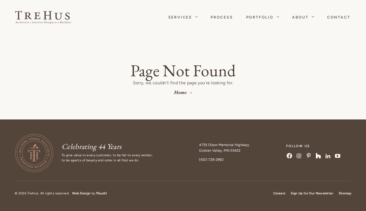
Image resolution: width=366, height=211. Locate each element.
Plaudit (101, 193)
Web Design (81, 193)
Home (180, 92)
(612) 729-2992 (211, 160)
